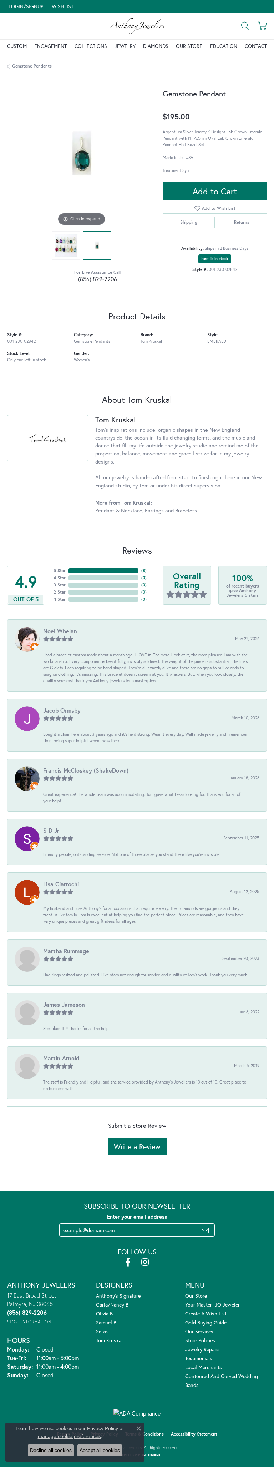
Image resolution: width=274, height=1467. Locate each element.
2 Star (60, 592)
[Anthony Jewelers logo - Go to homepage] (137, 26)
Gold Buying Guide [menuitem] (206, 1322)
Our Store (189, 46)
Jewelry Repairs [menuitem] (202, 1349)
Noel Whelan (60, 631)
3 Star (60, 585)
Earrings (154, 510)
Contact (256, 46)
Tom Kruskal (151, 341)
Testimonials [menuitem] (198, 1358)
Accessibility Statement (194, 1434)
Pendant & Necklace (118, 510)
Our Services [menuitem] (199, 1331)
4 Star (60, 577)
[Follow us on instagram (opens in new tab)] (145, 1262)
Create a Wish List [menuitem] (206, 1313)
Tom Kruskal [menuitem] (109, 1340)
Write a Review (137, 1146)
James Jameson (64, 1004)
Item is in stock (214, 258)
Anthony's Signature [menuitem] (118, 1295)
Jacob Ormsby (62, 710)
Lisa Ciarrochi (61, 884)
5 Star (60, 570)
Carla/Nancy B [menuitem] (112, 1304)
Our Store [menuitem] (196, 1295)
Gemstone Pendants (32, 66)
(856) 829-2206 (97, 279)
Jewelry (125, 46)
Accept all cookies (100, 1450)
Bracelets (186, 510)
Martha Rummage (66, 951)
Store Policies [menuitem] (200, 1340)
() (144, 570)
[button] (25, 6)
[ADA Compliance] (137, 1413)
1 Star (60, 599)
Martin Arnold (61, 1058)
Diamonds (155, 46)
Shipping (188, 222)
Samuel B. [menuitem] (106, 1322)
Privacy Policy (102, 1428)
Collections (91, 46)
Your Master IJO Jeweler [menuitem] (212, 1304)
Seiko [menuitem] (102, 1331)
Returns (241, 222)
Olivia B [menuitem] (104, 1313)
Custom (17, 46)
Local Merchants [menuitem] (203, 1367)
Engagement (50, 46)
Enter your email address (137, 1216)
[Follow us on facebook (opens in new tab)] (128, 1262)
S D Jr (51, 830)
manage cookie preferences (69, 1436)
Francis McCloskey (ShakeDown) (85, 770)
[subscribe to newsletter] (205, 1230)
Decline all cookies (51, 1450)
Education (223, 46)
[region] (81, 153)
